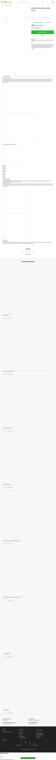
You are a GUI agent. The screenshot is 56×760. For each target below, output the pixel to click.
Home (3, 5)
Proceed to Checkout (28, 758)
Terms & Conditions (22, 737)
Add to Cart (42, 32)
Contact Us (21, 733)
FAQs (37, 731)
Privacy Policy (21, 736)
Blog (20, 734)
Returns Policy (39, 736)
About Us (21, 731)
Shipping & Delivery (40, 734)
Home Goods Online (9, 5)
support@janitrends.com (6, 731)
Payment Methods (40, 733)
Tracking (38, 737)
